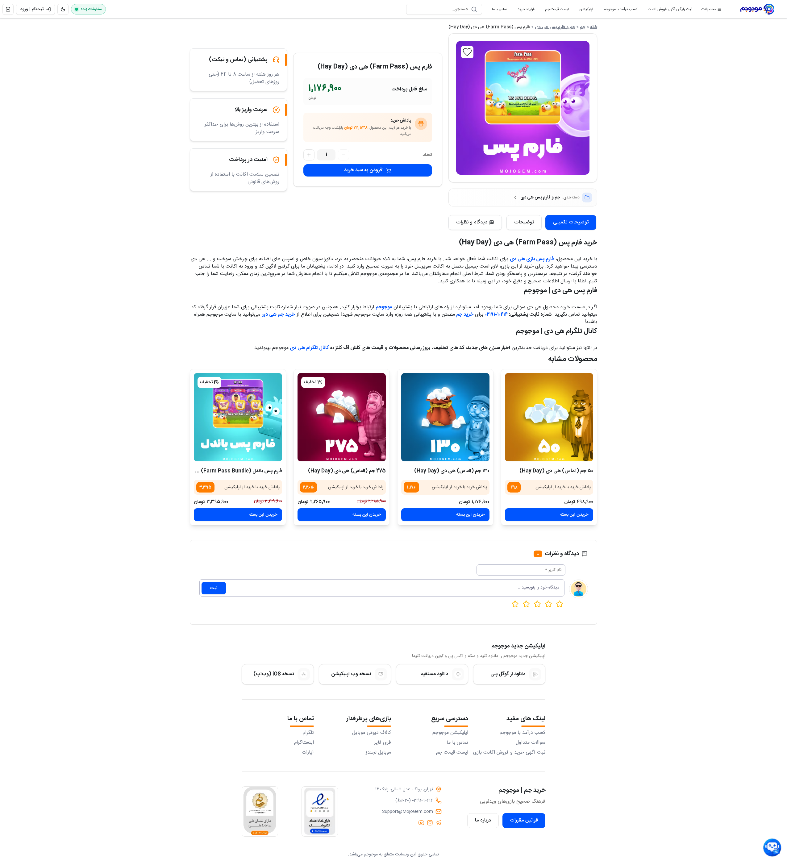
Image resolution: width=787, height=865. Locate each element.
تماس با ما (497, 10)
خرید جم (464, 314)
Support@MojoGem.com (407, 812)
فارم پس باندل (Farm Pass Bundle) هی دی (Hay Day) (220, 471)
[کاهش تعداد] (343, 154)
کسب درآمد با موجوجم (618, 10)
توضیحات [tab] (524, 222)
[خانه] (757, 9)
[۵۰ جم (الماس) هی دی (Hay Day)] (549, 417)
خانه (593, 27)
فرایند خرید (524, 10)
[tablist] (551, 222)
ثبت (213, 588)
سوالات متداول (530, 742)
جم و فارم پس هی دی (555, 27)
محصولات (709, 9)
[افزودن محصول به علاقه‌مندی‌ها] (467, 52)
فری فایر (382, 742)
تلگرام (308, 733)
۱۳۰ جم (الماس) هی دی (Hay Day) (451, 471)
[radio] (515, 604)
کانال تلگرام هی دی (310, 348)
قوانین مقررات (524, 820)
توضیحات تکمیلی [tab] (571, 222)
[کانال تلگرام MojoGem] (438, 823)
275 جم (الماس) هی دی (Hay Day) (347, 471)
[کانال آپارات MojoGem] (421, 823)
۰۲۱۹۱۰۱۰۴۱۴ (496, 314)
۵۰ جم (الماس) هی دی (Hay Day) (556, 471)
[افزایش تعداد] (308, 154)
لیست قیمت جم (554, 10)
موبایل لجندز (378, 752)
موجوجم (384, 307)
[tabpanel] (393, 294)
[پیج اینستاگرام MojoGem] (430, 823)
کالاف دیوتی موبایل (371, 733)
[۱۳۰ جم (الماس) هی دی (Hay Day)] (445, 417)
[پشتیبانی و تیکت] (772, 848)
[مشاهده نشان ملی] (260, 811)
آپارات (308, 752)
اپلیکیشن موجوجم (450, 733)
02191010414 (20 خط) (414, 800)
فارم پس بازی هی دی (532, 259)
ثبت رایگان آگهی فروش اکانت (667, 10)
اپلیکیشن (583, 10)
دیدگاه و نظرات (471, 222)
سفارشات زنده (91, 9)
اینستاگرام (304, 742)
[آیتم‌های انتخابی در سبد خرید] (8, 9)
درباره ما (483, 820)
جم (582, 27)
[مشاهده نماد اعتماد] (320, 811)
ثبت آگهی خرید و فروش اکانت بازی (509, 752)
